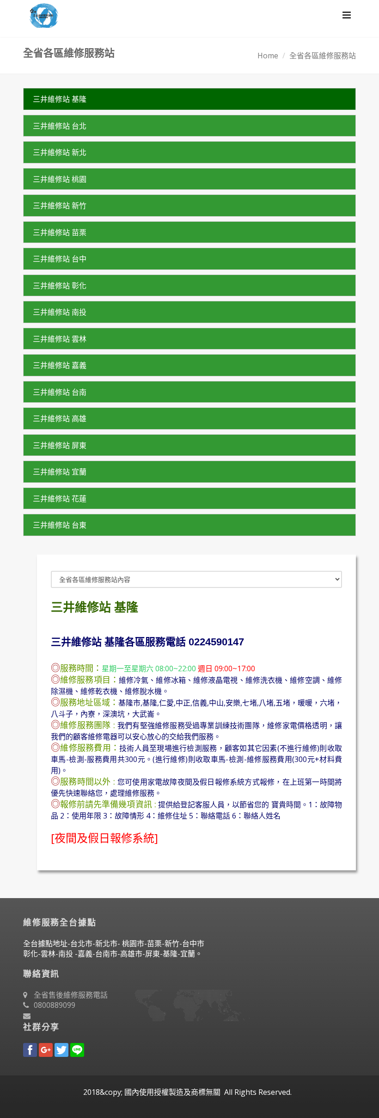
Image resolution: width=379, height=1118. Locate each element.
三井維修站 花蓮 (59, 498)
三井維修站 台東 (59, 525)
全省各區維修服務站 (322, 55)
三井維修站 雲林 (59, 339)
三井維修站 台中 (59, 259)
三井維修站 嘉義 (59, 365)
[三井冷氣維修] (41, 14)
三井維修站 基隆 (59, 99)
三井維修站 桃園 (59, 179)
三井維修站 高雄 (59, 418)
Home (267, 55)
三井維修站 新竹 (59, 205)
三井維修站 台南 (59, 392)
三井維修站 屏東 (59, 445)
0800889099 (54, 1005)
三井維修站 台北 (59, 126)
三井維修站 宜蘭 (59, 472)
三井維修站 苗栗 (59, 232)
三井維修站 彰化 (59, 286)
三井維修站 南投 (59, 312)
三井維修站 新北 (59, 152)
